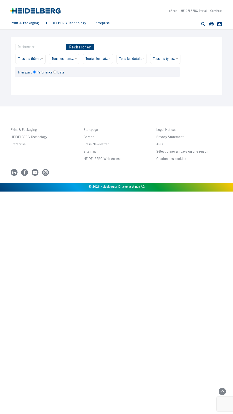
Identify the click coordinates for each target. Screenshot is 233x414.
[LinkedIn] (14, 172)
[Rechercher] (203, 24)
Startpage (91, 130)
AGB (159, 144)
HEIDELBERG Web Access (102, 159)
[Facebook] (24, 172)
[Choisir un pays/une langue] (211, 24)
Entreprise (102, 23)
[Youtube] (35, 172)
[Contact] (219, 24)
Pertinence (45, 72)
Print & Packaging (25, 23)
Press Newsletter (96, 144)
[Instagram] (45, 172)
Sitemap (90, 152)
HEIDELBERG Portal (194, 11)
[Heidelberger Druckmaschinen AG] (35, 11)
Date (60, 72)
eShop (173, 11)
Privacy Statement (170, 137)
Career (89, 137)
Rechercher (80, 47)
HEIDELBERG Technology (66, 23)
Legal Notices (166, 130)
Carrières (216, 11)
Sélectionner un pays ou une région (182, 152)
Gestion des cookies (171, 159)
